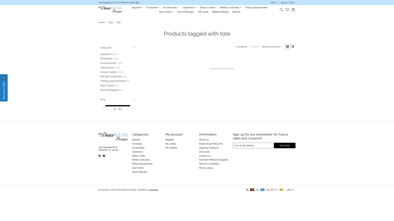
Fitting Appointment (256, 7)
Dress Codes (108, 72)
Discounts (204, 151)
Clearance (107, 67)
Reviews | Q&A (3, 90)
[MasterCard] (252, 189)
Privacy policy (206, 168)
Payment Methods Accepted (213, 159)
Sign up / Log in (288, 3)
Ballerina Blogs (220, 11)
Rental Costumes (111, 76)
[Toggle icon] (281, 9)
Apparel (105, 54)
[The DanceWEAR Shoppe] (110, 9)
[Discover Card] (268, 189)
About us (204, 139)
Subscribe (284, 145)
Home (101, 22)
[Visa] (257, 189)
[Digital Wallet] (274, 189)
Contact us (204, 155)
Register (170, 139)
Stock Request (185, 11)
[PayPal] (281, 189)
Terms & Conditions (209, 163)
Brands (236, 11)
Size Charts (107, 85)
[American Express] (263, 189)
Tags (110, 22)
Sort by (256, 46)
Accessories (108, 62)
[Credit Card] (247, 189)
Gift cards (203, 11)
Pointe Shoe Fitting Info (211, 143)
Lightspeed (153, 190)
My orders (171, 143)
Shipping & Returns (209, 147)
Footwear (106, 58)
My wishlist (171, 147)
